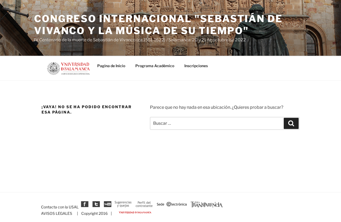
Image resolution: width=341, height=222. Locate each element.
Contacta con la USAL (60, 207)
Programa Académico (154, 65)
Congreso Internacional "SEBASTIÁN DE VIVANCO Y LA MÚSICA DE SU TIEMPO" (158, 25)
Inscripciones (196, 65)
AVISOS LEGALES (56, 213)
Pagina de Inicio (111, 65)
